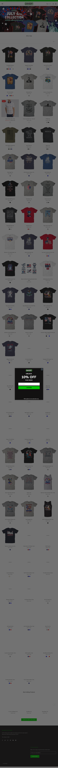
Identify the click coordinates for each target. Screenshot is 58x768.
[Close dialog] (42, 369)
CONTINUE (29, 387)
